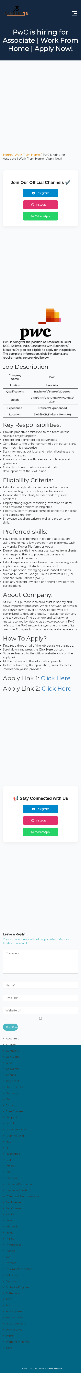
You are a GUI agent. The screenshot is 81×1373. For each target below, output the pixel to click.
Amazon (11, 1044)
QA (8, 1256)
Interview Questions (18, 1190)
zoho (9, 1347)
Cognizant (12, 1080)
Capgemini (13, 1068)
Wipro (10, 1335)
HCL (8, 1141)
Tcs (8, 1305)
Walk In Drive (14, 1329)
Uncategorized (15, 1323)
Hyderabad (13, 1153)
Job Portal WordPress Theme (45, 1368)
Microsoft (12, 1226)
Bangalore (12, 1050)
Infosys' (10, 1165)
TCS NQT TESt (15, 1311)
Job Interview (14, 1202)
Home (7, 155)
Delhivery (12, 1093)
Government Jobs (17, 1129)
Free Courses (14, 1111)
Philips (10, 1238)
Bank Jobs (12, 1056)
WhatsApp (42, 216)
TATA (9, 1299)
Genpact (11, 1117)
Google (11, 1123)
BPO (9, 1062)
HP (8, 1147)
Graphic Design (15, 1135)
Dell (8, 1099)
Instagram (42, 204)
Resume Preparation (19, 1268)
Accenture (12, 1038)
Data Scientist (15, 1087)
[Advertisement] (40, 112)
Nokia (9, 1232)
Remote (11, 1262)
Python (10, 1250)
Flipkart (11, 1105)
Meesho (11, 1220)
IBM (8, 1159)
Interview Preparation (19, 1184)
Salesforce (13, 1275)
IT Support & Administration (23, 1196)
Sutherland (13, 1293)
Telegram (42, 193)
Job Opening (14, 1208)
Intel (8, 1171)
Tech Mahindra (15, 1317)
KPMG (10, 1214)
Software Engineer (18, 1287)
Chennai (11, 1074)
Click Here (56, 678)
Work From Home (27, 155)
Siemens (11, 1281)
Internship (12, 1178)
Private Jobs (13, 1244)
